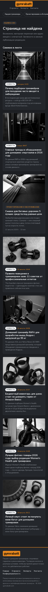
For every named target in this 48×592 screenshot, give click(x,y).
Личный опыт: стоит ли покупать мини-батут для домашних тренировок (23, 519)
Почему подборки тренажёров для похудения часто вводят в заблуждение (22, 91)
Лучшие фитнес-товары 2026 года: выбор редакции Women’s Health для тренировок (22, 458)
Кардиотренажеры (12, 14)
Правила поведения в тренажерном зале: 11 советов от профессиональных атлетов (23, 276)
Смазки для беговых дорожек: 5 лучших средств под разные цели (23, 213)
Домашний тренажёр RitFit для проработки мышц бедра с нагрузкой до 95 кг (22, 335)
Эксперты (24, 8)
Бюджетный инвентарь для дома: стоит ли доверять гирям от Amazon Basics (23, 396)
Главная (6, 571)
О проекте (14, 8)
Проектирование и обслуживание (23, 207)
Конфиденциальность (11, 574)
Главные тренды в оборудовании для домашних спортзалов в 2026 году (23, 152)
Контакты (34, 8)
